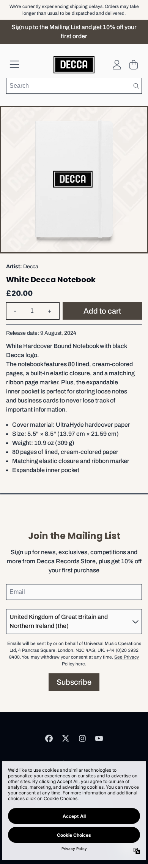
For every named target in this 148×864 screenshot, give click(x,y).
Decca (30, 266)
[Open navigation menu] (14, 64)
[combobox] (74, 86)
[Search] (136, 86)
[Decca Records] (74, 64)
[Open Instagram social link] (82, 738)
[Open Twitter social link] (65, 738)
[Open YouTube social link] (99, 738)
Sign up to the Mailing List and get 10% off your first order (74, 31)
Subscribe (74, 682)
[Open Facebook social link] (49, 738)
